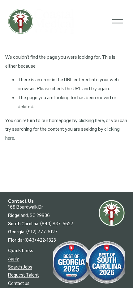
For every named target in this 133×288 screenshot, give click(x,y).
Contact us (18, 283)
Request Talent (23, 275)
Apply (13, 258)
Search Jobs (20, 267)
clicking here (91, 120)
